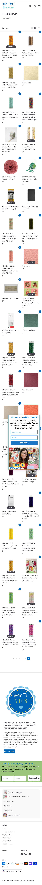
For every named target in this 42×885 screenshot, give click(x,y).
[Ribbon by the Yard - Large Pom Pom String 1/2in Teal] (31, 172)
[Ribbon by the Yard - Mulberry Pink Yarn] (11, 171)
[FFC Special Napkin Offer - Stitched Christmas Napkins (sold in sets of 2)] (31, 294)
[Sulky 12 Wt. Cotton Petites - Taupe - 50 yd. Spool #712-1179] (31, 46)
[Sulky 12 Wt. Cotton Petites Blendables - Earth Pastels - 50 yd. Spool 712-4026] (11, 230)
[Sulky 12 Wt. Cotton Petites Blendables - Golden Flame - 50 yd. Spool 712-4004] (11, 47)
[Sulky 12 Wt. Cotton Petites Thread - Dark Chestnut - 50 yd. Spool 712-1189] (11, 476)
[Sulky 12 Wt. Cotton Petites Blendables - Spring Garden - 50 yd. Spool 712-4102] (31, 604)
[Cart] (34, 6)
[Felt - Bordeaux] (31, 383)
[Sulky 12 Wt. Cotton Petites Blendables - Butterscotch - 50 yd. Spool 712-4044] (11, 354)
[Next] (28, 658)
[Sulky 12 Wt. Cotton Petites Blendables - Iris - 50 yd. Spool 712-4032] (11, 635)
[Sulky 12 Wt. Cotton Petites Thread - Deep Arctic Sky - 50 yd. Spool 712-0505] (31, 508)
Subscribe (34, 778)
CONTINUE (24, 443)
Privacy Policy (6, 841)
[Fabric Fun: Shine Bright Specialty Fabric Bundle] (31, 570)
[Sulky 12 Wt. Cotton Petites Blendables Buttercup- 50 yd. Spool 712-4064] (11, 572)
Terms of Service (7, 844)
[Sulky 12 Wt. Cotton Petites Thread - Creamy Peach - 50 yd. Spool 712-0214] (11, 262)
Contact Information (8, 832)
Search (4, 829)
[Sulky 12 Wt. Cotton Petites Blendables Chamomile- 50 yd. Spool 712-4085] (31, 540)
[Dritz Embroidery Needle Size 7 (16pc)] (11, 324)
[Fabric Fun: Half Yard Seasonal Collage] (31, 473)
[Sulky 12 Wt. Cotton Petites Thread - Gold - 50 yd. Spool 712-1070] (11, 78)
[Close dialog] (37, 417)
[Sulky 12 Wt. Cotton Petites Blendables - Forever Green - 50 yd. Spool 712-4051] (31, 354)
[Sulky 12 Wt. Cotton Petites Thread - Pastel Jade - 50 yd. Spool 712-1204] (11, 109)
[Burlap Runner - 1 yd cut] (11, 291)
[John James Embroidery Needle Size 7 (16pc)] (11, 201)
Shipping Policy (7, 835)
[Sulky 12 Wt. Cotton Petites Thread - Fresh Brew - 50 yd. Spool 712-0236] (31, 230)
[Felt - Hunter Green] (31, 323)
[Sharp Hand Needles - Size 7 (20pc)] (11, 505)
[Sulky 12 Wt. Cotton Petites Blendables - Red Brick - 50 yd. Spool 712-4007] (11, 386)
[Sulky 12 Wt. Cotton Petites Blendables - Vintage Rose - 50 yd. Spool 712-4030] (31, 636)
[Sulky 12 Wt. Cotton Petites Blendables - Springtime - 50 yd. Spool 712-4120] (11, 604)
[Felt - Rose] (31, 259)
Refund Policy (6, 838)
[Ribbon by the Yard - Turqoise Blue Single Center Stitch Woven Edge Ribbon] (11, 141)
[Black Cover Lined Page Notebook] (31, 201)
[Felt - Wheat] (31, 76)
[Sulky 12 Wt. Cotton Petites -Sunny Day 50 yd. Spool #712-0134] (11, 539)
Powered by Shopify (27, 881)
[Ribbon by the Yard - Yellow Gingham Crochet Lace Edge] (31, 140)
